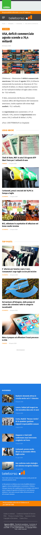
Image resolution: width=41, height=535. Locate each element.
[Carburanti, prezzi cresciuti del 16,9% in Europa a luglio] (20, 177)
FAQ (5, 516)
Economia (6, 29)
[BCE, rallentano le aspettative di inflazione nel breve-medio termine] (20, 210)
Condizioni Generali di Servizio (26, 514)
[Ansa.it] (6, 5)
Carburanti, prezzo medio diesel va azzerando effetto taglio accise (26, 451)
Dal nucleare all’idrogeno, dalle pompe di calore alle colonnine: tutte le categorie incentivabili (18, 304)
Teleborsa (27, 12)
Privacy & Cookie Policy (15, 516)
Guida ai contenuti (9, 514)
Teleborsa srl (25, 502)
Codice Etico (23, 518)
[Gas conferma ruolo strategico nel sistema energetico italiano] (8, 466)
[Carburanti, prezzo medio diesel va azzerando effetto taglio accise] (8, 452)
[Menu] (3, 17)
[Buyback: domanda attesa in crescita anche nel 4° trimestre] (8, 398)
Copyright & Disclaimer (11, 518)
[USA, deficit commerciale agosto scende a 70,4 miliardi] (20, 62)
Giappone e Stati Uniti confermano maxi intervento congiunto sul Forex (26, 437)
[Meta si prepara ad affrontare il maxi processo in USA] (20, 324)
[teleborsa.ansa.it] (20, 17)
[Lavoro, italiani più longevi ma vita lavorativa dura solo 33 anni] (8, 410)
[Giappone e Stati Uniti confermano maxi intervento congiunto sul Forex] (8, 438)
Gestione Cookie (30, 516)
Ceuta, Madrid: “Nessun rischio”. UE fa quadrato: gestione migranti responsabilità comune (27, 421)
